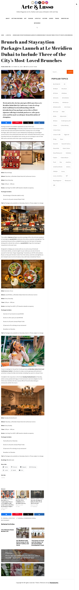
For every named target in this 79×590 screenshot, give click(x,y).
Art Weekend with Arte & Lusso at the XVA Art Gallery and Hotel (22, 543)
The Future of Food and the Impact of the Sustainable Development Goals (37, 543)
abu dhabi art (56, 84)
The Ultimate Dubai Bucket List (7, 530)
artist (63, 111)
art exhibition (65, 98)
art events (55, 98)
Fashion (30, 18)
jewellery (68, 162)
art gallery (56, 102)
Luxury (51, 18)
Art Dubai (55, 93)
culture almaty (65, 125)
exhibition (68, 153)
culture (55, 125)
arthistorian (65, 102)
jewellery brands (57, 167)
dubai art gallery (66, 144)
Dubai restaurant (57, 153)
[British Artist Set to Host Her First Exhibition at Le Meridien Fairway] (22, 494)
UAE (54, 185)
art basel (55, 88)
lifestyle (55, 171)
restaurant (5, 520)
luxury (63, 171)
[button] (76, 4)
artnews (55, 121)
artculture (64, 88)
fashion (55, 157)
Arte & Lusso (37, 6)
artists (54, 116)
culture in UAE (56, 134)
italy (61, 162)
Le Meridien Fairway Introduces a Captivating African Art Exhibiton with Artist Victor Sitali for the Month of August (7, 502)
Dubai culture (66, 148)
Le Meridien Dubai (29, 518)
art (64, 84)
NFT (67, 176)
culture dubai (56, 130)
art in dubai (67, 107)
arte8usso (64, 93)
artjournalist (63, 116)
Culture (44, 18)
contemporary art (66, 121)
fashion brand (64, 157)
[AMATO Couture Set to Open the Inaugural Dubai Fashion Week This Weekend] (37, 494)
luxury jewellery (57, 176)
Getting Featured (16, 18)
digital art (66, 134)
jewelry (68, 167)
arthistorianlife (57, 107)
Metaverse (37, 23)
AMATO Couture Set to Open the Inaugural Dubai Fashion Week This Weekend (37, 501)
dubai (61, 139)
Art (25, 18)
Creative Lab (65, 18)
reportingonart (57, 180)
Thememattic (54, 583)
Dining (5, 518)
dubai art (55, 144)
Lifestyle (38, 18)
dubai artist (56, 148)
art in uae (55, 111)
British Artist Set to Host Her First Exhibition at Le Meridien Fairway (21, 501)
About (8, 18)
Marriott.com (10, 460)
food (54, 162)
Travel (57, 18)
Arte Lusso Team (31, 66)
